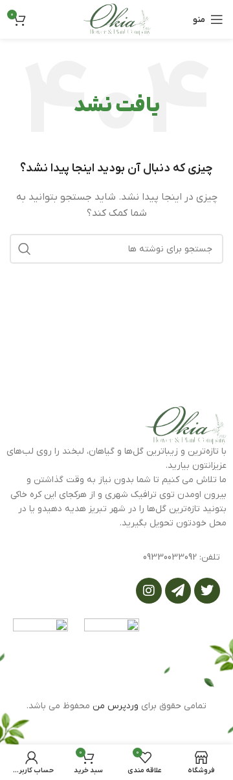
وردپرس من (116, 706)
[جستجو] (24, 249)
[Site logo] (116, 19)
